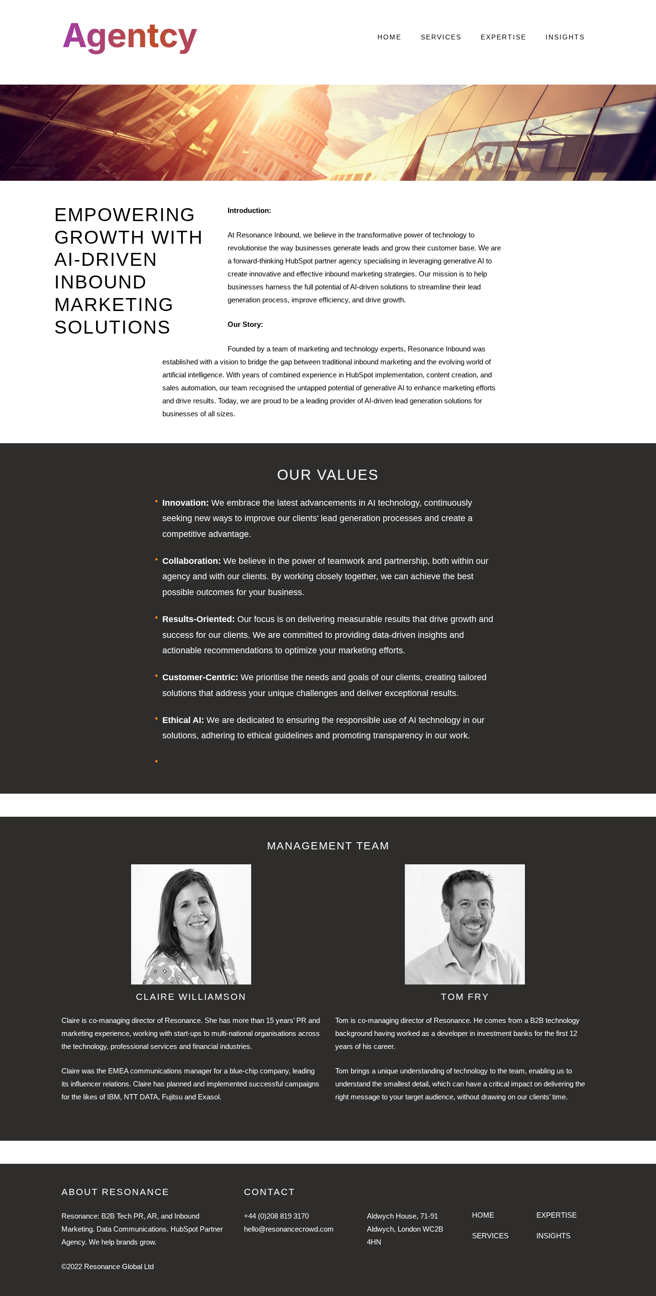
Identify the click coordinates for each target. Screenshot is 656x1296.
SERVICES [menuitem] (441, 37)
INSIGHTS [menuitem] (565, 37)
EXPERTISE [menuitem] (503, 37)
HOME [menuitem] (389, 37)
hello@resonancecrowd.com (289, 1229)
